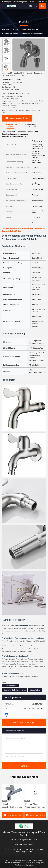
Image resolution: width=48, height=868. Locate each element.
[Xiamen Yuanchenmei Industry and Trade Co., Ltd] (11, 6)
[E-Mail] (6, 714)
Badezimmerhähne (10, 686)
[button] (6, 69)
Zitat (42, 6)
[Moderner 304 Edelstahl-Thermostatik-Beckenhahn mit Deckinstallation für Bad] (28, 54)
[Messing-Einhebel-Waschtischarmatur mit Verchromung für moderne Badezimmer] (13, 793)
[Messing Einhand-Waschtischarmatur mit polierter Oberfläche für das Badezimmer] (35, 793)
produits (15, 30)
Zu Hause (5, 30)
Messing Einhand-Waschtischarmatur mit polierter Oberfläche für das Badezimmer (34, 805)
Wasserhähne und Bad (29, 30)
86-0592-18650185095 (38, 2)
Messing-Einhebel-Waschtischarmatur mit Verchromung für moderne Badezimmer (12, 805)
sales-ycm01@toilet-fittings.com (15, 2)
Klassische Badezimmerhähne (14, 690)
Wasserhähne (35, 690)
